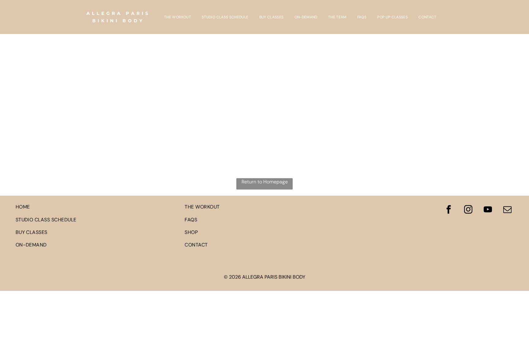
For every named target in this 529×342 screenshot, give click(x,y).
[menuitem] (178, 17)
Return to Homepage (265, 182)
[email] (507, 210)
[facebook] (448, 210)
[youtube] (488, 210)
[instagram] (468, 210)
